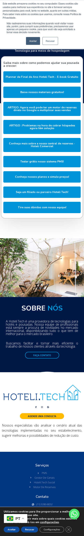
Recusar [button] (50, 41)
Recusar (29, 529)
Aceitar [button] (33, 41)
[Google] (48, 407)
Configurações (52, 529)
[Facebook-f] (36, 407)
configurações (49, 522)
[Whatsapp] (74, 514)
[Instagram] (42, 407)
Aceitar (12, 529)
